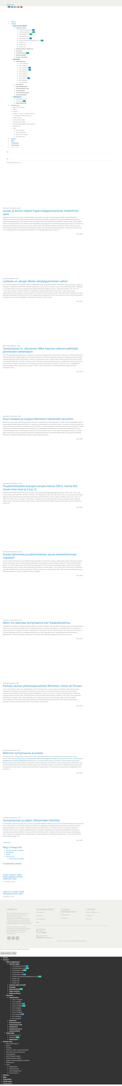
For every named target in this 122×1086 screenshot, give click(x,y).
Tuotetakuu (64, 918)
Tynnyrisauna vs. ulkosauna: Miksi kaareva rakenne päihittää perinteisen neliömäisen (40, 350)
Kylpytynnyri (10, 852)
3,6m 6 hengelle (23, 76)
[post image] (43, 186)
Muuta (8, 854)
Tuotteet (13, 24)
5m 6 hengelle (23, 82)
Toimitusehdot (65, 915)
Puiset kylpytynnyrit (22, 134)
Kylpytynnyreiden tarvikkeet (15, 850)
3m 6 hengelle (23, 74)
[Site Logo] (33, 13)
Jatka (14, 953)
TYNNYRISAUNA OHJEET (19, 122)
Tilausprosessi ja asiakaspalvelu (26, 758)
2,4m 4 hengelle (25, 68)
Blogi (12, 141)
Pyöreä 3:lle (22, 44)
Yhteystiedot (14, 143)
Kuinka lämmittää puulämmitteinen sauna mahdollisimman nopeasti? (40, 556)
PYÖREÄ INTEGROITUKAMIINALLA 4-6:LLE (31, 40)
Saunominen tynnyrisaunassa (22, 116)
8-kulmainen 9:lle (25, 34)
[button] (1, 955)
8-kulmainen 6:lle (25, 38)
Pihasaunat (89, 915)
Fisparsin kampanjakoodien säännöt (24, 124)
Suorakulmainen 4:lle (27, 32)
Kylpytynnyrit (20, 130)
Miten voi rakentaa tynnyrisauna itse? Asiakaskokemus (36, 622)
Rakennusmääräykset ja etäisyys (47, 758)
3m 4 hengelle (23, 72)
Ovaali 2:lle (22, 47)
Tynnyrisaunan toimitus (65, 758)
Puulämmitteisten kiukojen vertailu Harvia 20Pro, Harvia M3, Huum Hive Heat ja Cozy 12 (40, 487)
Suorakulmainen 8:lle (27, 30)
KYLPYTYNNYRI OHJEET (19, 120)
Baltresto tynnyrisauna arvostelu (23, 753)
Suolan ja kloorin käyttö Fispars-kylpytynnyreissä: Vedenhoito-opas (41, 212)
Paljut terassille (21, 132)
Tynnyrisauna (10, 857)
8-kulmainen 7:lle (24, 36)
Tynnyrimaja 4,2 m (21, 99)
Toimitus (15, 111)
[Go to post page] (7, 869)
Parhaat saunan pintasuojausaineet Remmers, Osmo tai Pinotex (42, 686)
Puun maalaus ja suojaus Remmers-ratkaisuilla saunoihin (38, 419)
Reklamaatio (16, 126)
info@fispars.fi (48, 937)
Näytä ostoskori (6, 953)
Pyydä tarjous (15, 145)
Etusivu (13, 21)
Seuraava (7, 842)
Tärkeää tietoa (15, 105)
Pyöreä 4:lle (22, 42)
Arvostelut (39, 916)
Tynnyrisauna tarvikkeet (16, 859)
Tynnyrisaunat (20, 137)
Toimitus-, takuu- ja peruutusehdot (24, 113)
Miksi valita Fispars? (19, 107)
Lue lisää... (80, 234)
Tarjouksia (88, 919)
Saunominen (15, 760)
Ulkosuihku (21, 101)
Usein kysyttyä (17, 118)
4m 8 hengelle (23, 80)
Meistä (15, 109)
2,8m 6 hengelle (25, 70)
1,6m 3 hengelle (23, 63)
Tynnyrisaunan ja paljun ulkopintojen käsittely (31, 820)
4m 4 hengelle (24, 78)
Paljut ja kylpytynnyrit (92, 912)
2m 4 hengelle (23, 65)
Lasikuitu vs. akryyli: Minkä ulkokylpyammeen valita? (35, 281)
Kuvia (14, 128)
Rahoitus (13, 139)
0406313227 (10, 5)
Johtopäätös (23, 760)
